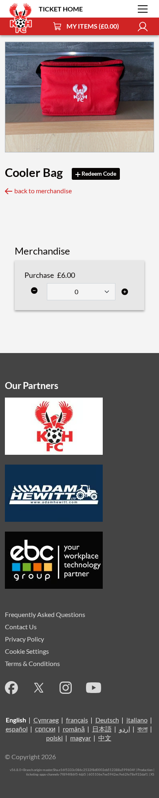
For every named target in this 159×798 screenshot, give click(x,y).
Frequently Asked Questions (45, 614)
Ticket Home (61, 9)
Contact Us (21, 626)
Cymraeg (46, 720)
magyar (80, 738)
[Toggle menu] (142, 9)
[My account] (142, 26)
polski (54, 738)
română (74, 729)
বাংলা (142, 729)
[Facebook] (11, 688)
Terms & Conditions (32, 663)
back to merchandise (43, 190)
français (77, 720)
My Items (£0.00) (92, 26)
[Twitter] (38, 688)
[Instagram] (66, 687)
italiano (137, 720)
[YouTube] (93, 688)
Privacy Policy (24, 639)
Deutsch (107, 720)
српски (45, 729)
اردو (124, 729)
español (17, 729)
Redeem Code (98, 173)
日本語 (102, 729)
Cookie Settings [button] (27, 651)
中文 (104, 738)
